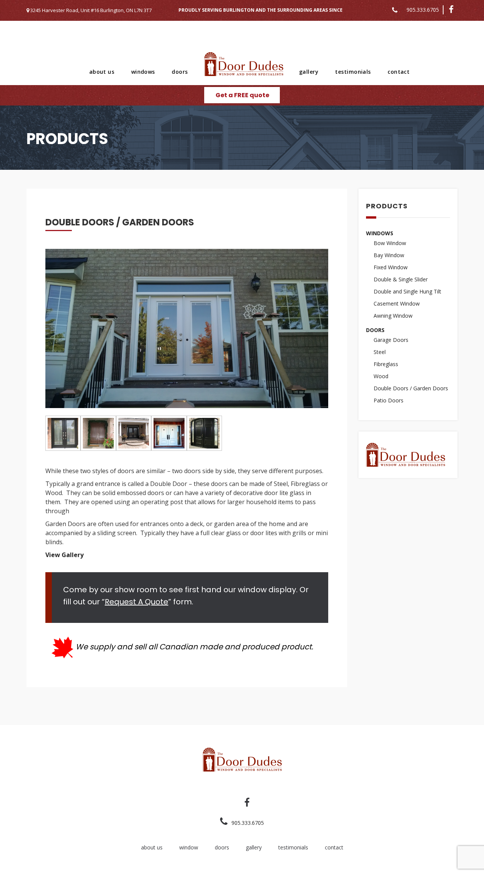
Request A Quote (136, 601)
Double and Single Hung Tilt (407, 291)
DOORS (375, 330)
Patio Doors (388, 400)
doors (180, 71)
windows (143, 71)
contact (399, 71)
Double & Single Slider (401, 279)
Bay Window (389, 255)
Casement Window (397, 303)
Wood (381, 376)
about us (102, 71)
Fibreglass (386, 364)
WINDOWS (379, 233)
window (188, 847)
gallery (308, 71)
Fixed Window (391, 267)
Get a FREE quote (242, 95)
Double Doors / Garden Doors (411, 388)
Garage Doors (391, 339)
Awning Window (393, 315)
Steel (380, 351)
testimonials (353, 71)
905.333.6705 (422, 9)
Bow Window (390, 243)
